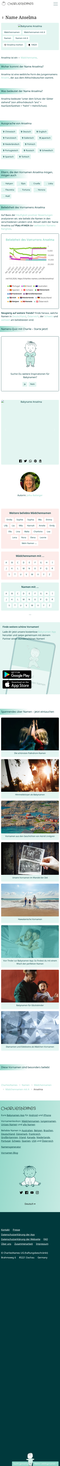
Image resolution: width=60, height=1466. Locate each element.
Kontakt (5, 1229)
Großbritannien (9, 1137)
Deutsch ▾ (30, 1203)
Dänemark (22, 1133)
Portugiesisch (11, 150)
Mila (21, 525)
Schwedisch (47, 150)
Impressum (42, 1243)
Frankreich (34, 1133)
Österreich (33, 316)
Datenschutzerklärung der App (18, 1234)
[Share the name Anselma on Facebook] (20, 461)
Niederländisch (12, 144)
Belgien (38, 1130)
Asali (7, 196)
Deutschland (19, 316)
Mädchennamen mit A (34, 32)
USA (34, 1140)
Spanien (26, 1140)
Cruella (36, 183)
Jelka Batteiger (35, 495)
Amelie (42, 525)
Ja (25, 384)
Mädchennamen (12, 32)
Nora (23, 537)
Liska (50, 183)
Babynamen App (47, 631)
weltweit (5, 319)
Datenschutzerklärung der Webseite (20, 1239)
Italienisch (29, 138)
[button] (5, 429)
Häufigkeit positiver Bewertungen (34, 214)
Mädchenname (29, 57)
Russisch (29, 150)
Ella (10, 531)
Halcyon (9, 183)
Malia (26, 531)
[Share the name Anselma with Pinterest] (35, 461)
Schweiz (48, 316)
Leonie (43, 537)
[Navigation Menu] (56, 4)
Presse (16, 1229)
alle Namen (29, 1124)
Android (33, 1115)
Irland (22, 1137)
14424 (34, 44)
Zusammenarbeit (23, 1243)
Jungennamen (48, 1121)
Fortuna (26, 189)
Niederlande (43, 1137)
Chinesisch (10, 131)
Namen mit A (22, 38)
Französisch (10, 138)
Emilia (9, 519)
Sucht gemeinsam (22, 1463)
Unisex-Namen (9, 1124)
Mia (40, 519)
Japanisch (46, 138)
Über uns (6, 1243)
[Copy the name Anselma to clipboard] (40, 461)
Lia (13, 525)
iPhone (47, 1115)
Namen (7, 38)
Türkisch (25, 156)
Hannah (31, 525)
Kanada (31, 1137)
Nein (32, 384)
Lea (48, 531)
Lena (14, 537)
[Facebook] (26, 1192)
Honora (41, 189)
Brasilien (48, 1130)
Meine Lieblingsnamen (45, 1463)
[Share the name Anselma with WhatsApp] (30, 461)
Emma (49, 519)
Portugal (6, 1140)
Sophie (19, 519)
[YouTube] (32, 1192)
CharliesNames (9, 1084)
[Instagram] (37, 1192)
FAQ (46, 1239)
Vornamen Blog (9, 1152)
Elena (33, 537)
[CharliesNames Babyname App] (18, 4)
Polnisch (31, 144)
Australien (27, 1130)
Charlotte (38, 531)
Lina (18, 531)
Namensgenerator (11, 1146)
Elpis (23, 183)
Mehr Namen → (29, 543)
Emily (52, 525)
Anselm (5, 77)
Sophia (30, 519)
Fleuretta (9, 189)
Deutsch (27, 131)
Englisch (42, 131)
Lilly (6, 525)
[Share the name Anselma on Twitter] (25, 461)
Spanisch (9, 156)
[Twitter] (21, 1192)
